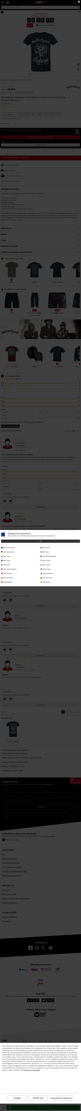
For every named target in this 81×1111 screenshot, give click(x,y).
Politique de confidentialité (31, 1070)
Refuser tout (38, 1098)
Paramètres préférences (61, 1098)
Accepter (17, 1098)
